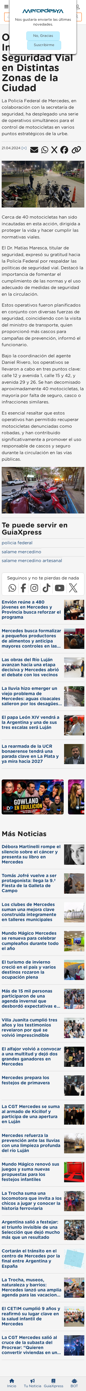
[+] (24, 148)
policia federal (17, 543)
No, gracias (43, 36)
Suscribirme (44, 45)
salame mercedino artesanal (32, 561)
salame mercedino (21, 552)
